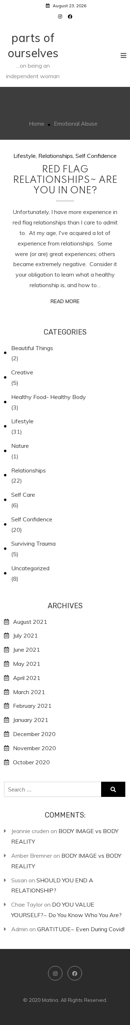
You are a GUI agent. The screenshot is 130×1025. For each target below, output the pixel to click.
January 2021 (30, 719)
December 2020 (34, 734)
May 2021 (26, 663)
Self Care (23, 494)
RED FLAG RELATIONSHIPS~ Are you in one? (65, 180)
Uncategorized (30, 568)
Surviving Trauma (33, 543)
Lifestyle (24, 155)
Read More (65, 301)
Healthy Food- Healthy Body (48, 396)
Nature (20, 445)
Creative (22, 372)
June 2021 (26, 649)
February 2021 (32, 705)
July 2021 (25, 635)
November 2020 (34, 748)
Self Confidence (96, 155)
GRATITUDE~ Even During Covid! (81, 929)
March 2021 (29, 692)
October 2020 (31, 762)
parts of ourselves (33, 45)
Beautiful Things (32, 348)
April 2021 (26, 677)
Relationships (55, 155)
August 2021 (30, 621)
